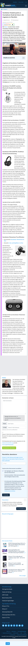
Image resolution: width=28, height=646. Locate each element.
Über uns (8, 631)
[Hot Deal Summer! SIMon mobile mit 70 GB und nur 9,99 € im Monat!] (4, 571)
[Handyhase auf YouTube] (20, 625)
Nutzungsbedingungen (7, 444)
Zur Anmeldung (21, 508)
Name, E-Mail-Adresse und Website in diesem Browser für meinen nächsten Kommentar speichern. (13, 436)
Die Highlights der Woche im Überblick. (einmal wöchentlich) (14, 471)
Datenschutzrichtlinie (9, 491)
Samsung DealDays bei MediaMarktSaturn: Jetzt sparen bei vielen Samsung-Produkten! (16, 551)
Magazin (5, 9)
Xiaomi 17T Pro (6, 617)
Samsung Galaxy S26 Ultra (8, 614)
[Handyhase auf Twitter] (11, 625)
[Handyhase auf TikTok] (22, 625)
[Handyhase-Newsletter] (3, 625)
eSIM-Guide (5, 594)
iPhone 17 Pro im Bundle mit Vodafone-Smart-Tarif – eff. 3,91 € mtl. (16, 558)
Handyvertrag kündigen (8, 600)
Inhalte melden (16, 633)
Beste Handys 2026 (7, 597)
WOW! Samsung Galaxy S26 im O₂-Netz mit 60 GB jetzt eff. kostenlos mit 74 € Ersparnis (17, 545)
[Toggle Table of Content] (22, 58)
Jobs (26, 2)
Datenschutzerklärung (7, 442)
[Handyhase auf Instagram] (17, 625)
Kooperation (12, 634)
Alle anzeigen (22, 575)
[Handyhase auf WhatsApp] (9, 625)
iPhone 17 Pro (5, 606)
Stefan (4, 377)
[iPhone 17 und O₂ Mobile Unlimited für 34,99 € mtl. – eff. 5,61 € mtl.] (4, 564)
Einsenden (6, 495)
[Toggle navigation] (26, 6)
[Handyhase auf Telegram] (6, 625)
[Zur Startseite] (1, 9)
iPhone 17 (4, 609)
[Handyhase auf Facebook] (14, 625)
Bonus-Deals (21, 2)
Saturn (6, 26)
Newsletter (15, 2)
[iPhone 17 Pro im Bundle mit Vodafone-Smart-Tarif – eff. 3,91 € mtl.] (4, 558)
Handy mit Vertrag (6, 592)
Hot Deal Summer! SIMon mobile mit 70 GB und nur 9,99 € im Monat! (16, 571)
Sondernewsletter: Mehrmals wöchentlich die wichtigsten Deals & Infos (14, 475)
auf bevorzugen (7, 24)
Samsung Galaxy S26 (7, 611)
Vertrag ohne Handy (7, 589)
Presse (25, 633)
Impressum (14, 631)
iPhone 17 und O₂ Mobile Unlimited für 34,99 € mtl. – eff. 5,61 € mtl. (15, 564)
